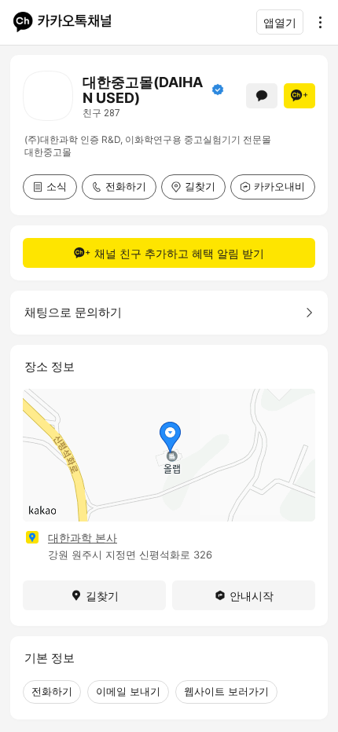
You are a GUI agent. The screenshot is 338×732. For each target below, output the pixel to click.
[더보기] (316, 22)
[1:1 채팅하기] (261, 95)
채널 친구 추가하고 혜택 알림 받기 (179, 253)
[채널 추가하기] (299, 95)
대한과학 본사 (82, 537)
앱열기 (279, 22)
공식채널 (217, 89)
